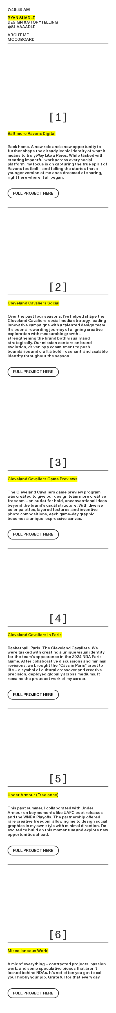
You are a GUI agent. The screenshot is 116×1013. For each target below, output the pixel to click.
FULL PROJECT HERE (33, 193)
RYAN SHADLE (21, 18)
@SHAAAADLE (21, 26)
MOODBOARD (21, 39)
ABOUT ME (18, 35)
